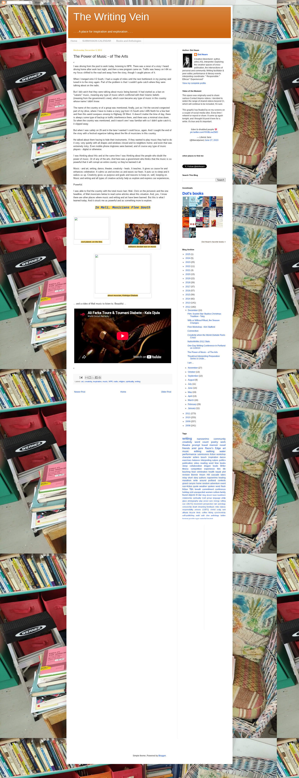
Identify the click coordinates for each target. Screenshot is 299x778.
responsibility (187, 510)
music (105, 381)
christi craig (215, 510)
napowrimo (212, 477)
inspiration (97, 381)
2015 (188, 294)
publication (187, 463)
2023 (188, 262)
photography (193, 501)
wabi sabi (200, 515)
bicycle (192, 512)
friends (186, 448)
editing (197, 451)
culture (216, 492)
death (195, 507)
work (223, 441)
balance (196, 460)
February (192, 404)
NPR (111, 381)
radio (116, 381)
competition (196, 469)
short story (193, 477)
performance (189, 454)
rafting (223, 501)
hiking (210, 512)
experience (209, 469)
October (192, 372)
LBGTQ (189, 504)
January (192, 408)
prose (205, 501)
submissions (203, 454)
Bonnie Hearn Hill (200, 475)
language (216, 498)
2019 (188, 278)
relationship (187, 498)
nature (215, 460)
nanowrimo (203, 438)
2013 (188, 303)
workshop (221, 454)
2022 (188, 266)
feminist (185, 518)
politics (222, 460)
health (211, 472)
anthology (215, 515)
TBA (191, 489)
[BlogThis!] (90, 377)
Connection (193, 331)
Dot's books (192, 193)
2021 (188, 270)
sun (183, 504)
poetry (214, 441)
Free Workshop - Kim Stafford (201, 327)
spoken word (214, 486)
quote (195, 486)
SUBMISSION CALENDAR (96, 40)
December (193, 310)
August (191, 380)
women (209, 492)
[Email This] (86, 377)
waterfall (203, 518)
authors (202, 477)
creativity (88, 381)
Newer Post (79, 392)
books (223, 463)
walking (210, 451)
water (223, 451)
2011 (188, 413)
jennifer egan (194, 518)
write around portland (204, 480)
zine (208, 515)
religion (122, 381)
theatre (186, 445)
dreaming (202, 507)
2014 (188, 299)
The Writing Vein (111, 17)
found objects (188, 495)
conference (220, 489)
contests (222, 480)
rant (224, 510)
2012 (188, 307)
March (191, 400)
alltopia (185, 512)
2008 (188, 425)
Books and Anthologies (128, 40)
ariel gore (197, 448)
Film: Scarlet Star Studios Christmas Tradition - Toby (204, 315)
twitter (223, 515)
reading (204, 463)
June (190, 388)
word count (202, 441)
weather (203, 486)
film (218, 469)
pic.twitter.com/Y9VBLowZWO (204, 132)
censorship (187, 507)
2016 (188, 290)
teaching (186, 472)
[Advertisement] (220, 577)
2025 (188, 254)
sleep (185, 466)
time (217, 463)
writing (137, 381)
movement (198, 504)
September (193, 376)
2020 (188, 274)
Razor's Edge (213, 448)
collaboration (196, 466)
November (193, 368)
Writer (223, 466)
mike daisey (220, 507)
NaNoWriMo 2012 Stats (199, 341)
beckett (210, 518)
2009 (188, 421)
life (224, 469)
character (186, 457)
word (211, 463)
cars (211, 501)
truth (204, 498)
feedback (210, 507)
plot (224, 472)
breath (198, 489)
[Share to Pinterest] (99, 377)
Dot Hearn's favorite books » (214, 242)
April (190, 396)
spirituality (130, 381)
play (201, 501)
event (223, 483)
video (196, 463)
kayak (218, 472)
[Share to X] (93, 377)
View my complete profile (194, 83)
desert (209, 495)
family (223, 492)
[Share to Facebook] (96, 377)
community (220, 438)
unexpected (199, 492)
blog (204, 495)
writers (196, 457)
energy (217, 501)
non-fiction (187, 486)
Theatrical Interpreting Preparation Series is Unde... (204, 357)
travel (205, 445)
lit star (199, 495)
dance (223, 457)
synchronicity (220, 512)
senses (198, 510)
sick (191, 492)
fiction (213, 454)
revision (186, 475)
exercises (186, 460)
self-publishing (188, 515)
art (82, 381)
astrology (222, 504)
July (190, 384)
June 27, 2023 (211, 140)
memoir (214, 445)
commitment (208, 489)
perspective (208, 504)
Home (74, 40)
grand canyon (189, 483)
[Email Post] (81, 377)
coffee (204, 512)
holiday (185, 492)
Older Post (166, 392)
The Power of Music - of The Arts (203, 352)
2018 (188, 282)
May (190, 392)
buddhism (222, 495)
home (199, 483)
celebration (202, 472)
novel (223, 445)
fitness (185, 469)
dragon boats (211, 466)
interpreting (206, 460)
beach (204, 457)
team (215, 495)
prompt (196, 445)
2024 (188, 258)
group (209, 498)
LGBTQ (205, 510)
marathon (186, 480)
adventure (215, 483)
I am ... (191, 363)
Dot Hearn (203, 54)
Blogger (162, 755)
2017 (188, 286)
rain (215, 504)
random (206, 483)
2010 (188, 417)
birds (198, 512)
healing (222, 477)
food (194, 472)
